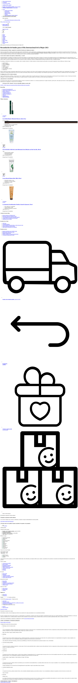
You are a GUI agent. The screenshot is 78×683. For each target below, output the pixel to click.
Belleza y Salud (6, 91)
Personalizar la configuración (14, 620)
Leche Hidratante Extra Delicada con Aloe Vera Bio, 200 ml (22, 149)
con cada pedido (10, 7)
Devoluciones (7, 11)
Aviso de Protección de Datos (29, 618)
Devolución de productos (7, 565)
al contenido (5, 2)
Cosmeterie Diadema (6, 224)
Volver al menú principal (7, 1)
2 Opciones (4, 115)
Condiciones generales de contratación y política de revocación (13, 602)
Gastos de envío (7, 12)
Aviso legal (4, 600)
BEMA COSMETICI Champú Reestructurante (10, 234)
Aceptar (2, 620)
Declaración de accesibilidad (7, 603)
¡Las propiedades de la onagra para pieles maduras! (11, 217)
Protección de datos (6, 601)
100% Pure (4, 223)
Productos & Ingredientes (8, 89)
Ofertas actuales (5, 584)
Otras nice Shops (5, 607)
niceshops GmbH (8, 599)
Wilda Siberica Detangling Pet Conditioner (10, 227)
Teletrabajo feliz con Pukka (7, 219)
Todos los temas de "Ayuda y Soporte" (11, 15)
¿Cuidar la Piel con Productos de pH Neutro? (10, 218)
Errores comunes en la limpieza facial (9, 215)
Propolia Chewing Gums (7, 233)
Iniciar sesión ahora (6, 25)
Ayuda (4, 9)
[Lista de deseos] (3, 30)
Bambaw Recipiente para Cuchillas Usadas (10, 231)
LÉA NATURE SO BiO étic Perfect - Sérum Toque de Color (13, 225)
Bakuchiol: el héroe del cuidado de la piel (9, 216)
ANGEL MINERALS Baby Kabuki (9, 226)
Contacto (6, 14)
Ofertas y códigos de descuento (8, 567)
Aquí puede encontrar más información (6, 521)
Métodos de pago (7, 13)
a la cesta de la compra (6, 3)
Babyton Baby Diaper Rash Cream (8, 232)
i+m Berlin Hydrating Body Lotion (8, 235)
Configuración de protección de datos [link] (9, 604)
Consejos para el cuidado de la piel (9, 90)
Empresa (4, 606)
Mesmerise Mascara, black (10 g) (14, 118)
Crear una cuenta (5, 29)
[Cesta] (40, 32)
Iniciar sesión (5, 573)
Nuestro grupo (5, 589)
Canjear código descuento (7, 577)
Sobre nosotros (5, 588)
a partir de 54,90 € (11, 6)
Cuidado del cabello (7, 93)
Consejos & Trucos (7, 92)
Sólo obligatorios (6, 620)
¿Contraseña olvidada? (6, 575)
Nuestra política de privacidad (5, 622)
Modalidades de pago (6, 566)
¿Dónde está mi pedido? (9, 10)
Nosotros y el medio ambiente (8, 583)
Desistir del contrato (3, 609)
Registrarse (4, 574)
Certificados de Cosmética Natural (8, 582)
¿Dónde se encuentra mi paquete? (8, 576)
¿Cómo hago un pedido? (7, 563)
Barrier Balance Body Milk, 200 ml (12, 178)
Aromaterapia (5, 95)
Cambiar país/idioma (11, 597)
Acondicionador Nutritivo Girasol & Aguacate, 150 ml (17, 204)
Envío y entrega (5, 564)
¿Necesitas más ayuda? (6, 568)
